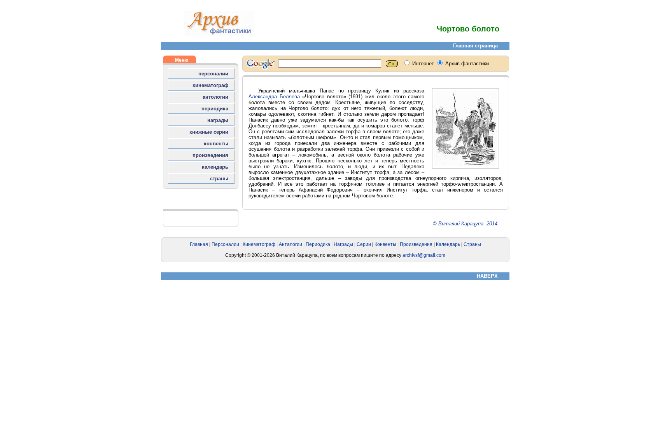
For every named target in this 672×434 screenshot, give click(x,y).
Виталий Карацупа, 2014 (467, 224)
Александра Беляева (274, 96)
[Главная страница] (219, 34)
